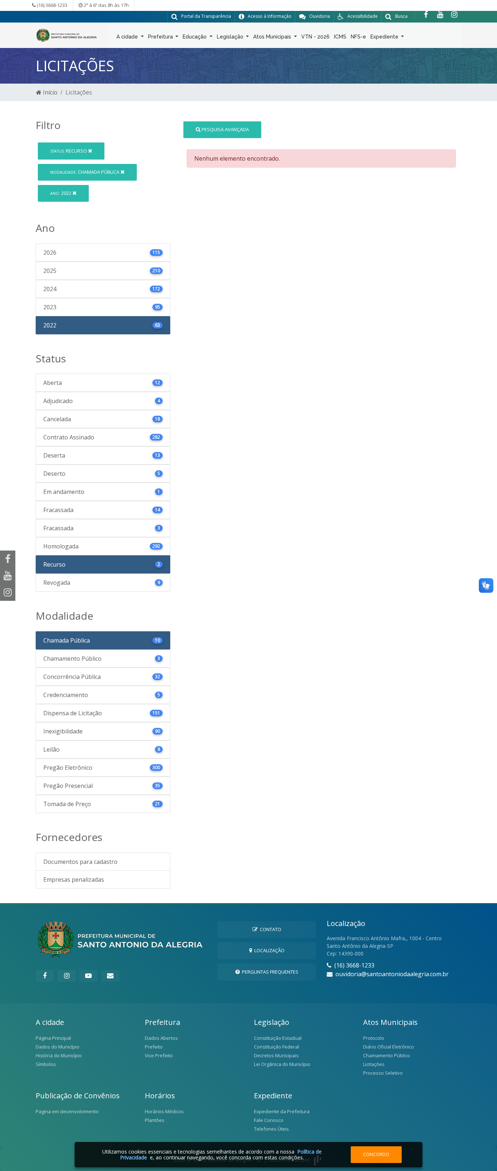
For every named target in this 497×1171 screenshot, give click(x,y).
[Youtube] (440, 14)
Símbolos (46, 1064)
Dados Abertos (161, 1038)
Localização (268, 950)
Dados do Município (57, 1046)
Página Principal (53, 1038)
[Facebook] (426, 14)
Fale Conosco (268, 1120)
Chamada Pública (85, 172)
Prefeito (154, 1046)
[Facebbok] (45, 976)
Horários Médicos (164, 1111)
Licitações (374, 1064)
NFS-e (358, 37)
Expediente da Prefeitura (282, 1111)
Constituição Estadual (278, 1038)
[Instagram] (454, 14)
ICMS (340, 37)
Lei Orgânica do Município (282, 1064)
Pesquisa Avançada (224, 129)
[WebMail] (110, 976)
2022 (61, 193)
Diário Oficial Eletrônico (388, 1046)
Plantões (154, 1120)
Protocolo (373, 1038)
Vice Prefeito (159, 1055)
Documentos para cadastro (80, 862)
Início (49, 92)
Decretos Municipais (276, 1055)
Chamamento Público (386, 1055)
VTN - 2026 (315, 37)
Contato (269, 929)
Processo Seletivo (383, 1073)
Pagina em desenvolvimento (67, 1111)
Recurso (69, 151)
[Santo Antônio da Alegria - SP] (67, 35)
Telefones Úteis (271, 1129)
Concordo (376, 1154)
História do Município (59, 1055)
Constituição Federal (276, 1046)
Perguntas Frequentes (269, 972)
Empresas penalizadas (73, 880)
